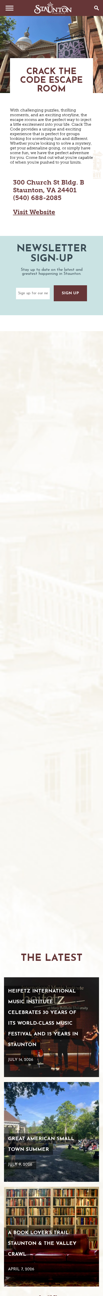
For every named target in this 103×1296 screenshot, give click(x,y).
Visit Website (34, 212)
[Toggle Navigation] (8, 8)
